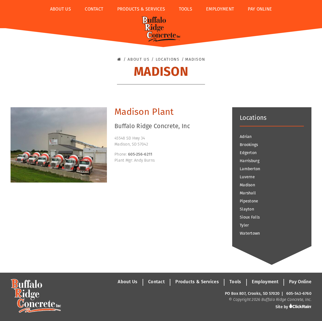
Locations (168, 60)
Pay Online (260, 9)
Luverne (247, 177)
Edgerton (248, 153)
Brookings (249, 145)
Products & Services (141, 9)
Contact (94, 9)
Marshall (248, 193)
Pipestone (249, 201)
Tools (185, 9)
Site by (282, 307)
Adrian (246, 137)
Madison (247, 185)
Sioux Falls (250, 218)
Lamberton (250, 169)
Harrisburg (249, 161)
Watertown (250, 234)
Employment (220, 9)
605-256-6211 (140, 155)
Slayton (247, 209)
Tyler (244, 226)
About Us (60, 9)
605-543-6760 (298, 294)
